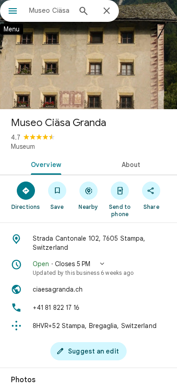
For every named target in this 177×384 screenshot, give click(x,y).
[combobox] (50, 10)
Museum (23, 146)
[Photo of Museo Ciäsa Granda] (88, 54)
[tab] (44, 164)
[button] (88, 268)
